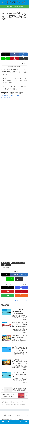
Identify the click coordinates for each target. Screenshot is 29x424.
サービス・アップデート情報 (19, 262)
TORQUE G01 (6, 267)
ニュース (8, 264)
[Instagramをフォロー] (21, 287)
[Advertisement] (14, 36)
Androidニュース (6, 262)
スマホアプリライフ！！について (21, 416)
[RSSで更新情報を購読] (21, 295)
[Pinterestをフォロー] (21, 291)
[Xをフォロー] (7, 287)
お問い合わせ (7, 415)
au (3, 264)
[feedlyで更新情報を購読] (7, 295)
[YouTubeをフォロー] (7, 291)
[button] (23, 58)
